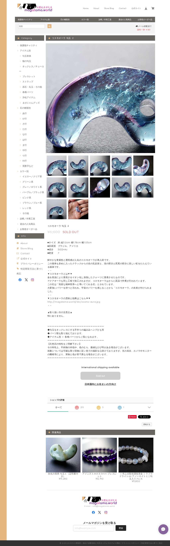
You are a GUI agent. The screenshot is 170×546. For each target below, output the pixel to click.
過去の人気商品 (125, 19)
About (96, 8)
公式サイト (136, 8)
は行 (24, 139)
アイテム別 (45, 19)
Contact (123, 8)
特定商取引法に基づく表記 (152, 543)
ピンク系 (26, 197)
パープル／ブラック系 (33, 192)
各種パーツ (27, 92)
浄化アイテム (28, 97)
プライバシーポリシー (32, 263)
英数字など (27, 166)
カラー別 (85, 19)
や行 (24, 150)
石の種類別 (65, 19)
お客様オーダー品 (145, 19)
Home (86, 8)
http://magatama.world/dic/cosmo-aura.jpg (73, 301)
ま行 (24, 145)
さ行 (24, 123)
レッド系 (26, 208)
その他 (25, 213)
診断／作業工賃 (105, 19)
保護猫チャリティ (25, 19)
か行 (24, 118)
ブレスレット (28, 76)
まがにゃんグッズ (31, 102)
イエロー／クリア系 (32, 176)
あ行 (24, 113)
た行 (24, 129)
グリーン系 (27, 181)
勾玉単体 (26, 56)
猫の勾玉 (26, 61)
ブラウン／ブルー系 (32, 202)
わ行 (24, 160)
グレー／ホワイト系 (32, 187)
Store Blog (109, 8)
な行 (24, 134)
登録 (121, 528)
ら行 (24, 155)
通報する (146, 424)
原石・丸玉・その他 (32, 87)
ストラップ (27, 81)
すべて (58, 407)
